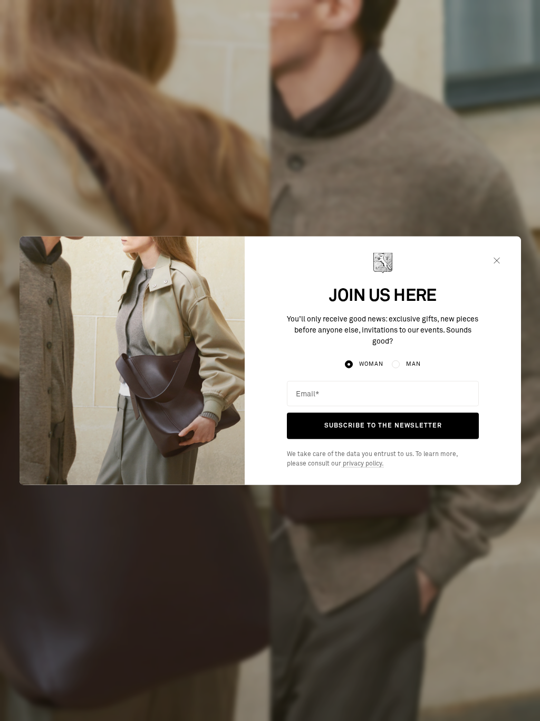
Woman (371, 364)
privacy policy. (362, 464)
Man (413, 364)
